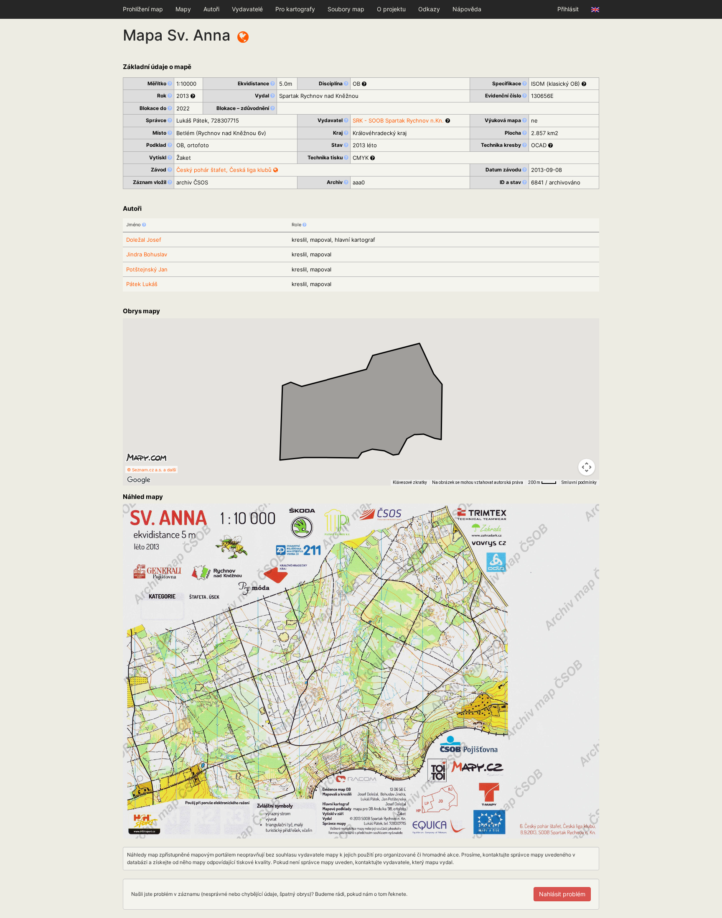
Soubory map (346, 9)
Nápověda (467, 9)
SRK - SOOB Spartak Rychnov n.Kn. (398, 120)
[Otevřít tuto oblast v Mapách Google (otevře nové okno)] (139, 480)
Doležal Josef (143, 239)
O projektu (391, 9)
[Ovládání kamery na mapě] (586, 467)
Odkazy (429, 9)
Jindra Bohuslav (146, 254)
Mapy (183, 9)
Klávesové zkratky (410, 482)
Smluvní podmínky (579, 482)
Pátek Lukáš (142, 284)
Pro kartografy (295, 9)
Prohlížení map (143, 9)
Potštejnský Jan (147, 269)
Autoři (211, 9)
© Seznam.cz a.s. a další (151, 469)
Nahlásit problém (562, 894)
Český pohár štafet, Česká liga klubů (224, 169)
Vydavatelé (247, 9)
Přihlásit (568, 9)
